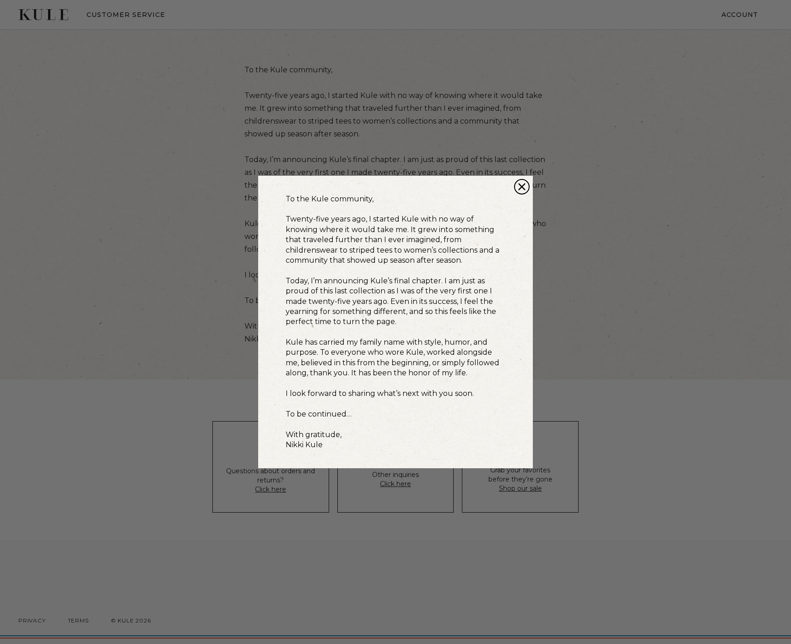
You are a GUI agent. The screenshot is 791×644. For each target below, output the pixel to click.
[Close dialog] (522, 186)
